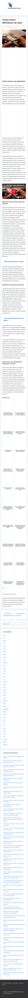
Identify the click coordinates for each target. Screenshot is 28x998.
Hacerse (5, 690)
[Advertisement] (14, 64)
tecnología (5, 739)
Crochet (4, 673)
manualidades (6, 709)
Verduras (5, 742)
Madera (4, 706)
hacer (15, 27)
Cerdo (4, 660)
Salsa (4, 733)
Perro (4, 722)
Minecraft (5, 711)
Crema (4, 670)
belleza (4, 640)
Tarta (4, 736)
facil (4, 679)
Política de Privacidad (6, 983)
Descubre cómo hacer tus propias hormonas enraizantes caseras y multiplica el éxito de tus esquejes (13, 819)
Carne (4, 646)
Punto (4, 728)
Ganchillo (5, 681)
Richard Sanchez (12, 594)
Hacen (4, 684)
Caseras (5, 654)
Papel (4, 720)
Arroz (4, 638)
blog (4, 643)
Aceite (4, 635)
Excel (4, 676)
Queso (4, 731)
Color (4, 665)
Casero (4, 657)
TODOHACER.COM (14, 8)
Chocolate (5, 662)
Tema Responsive (8, 993)
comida (4, 668)
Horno (4, 695)
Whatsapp (5, 744)
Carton (4, 649)
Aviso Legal (15, 983)
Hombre (4, 692)
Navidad (4, 714)
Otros (4, 717)
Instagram (5, 700)
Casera (4, 651)
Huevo (4, 698)
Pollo (4, 725)
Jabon (4, 703)
